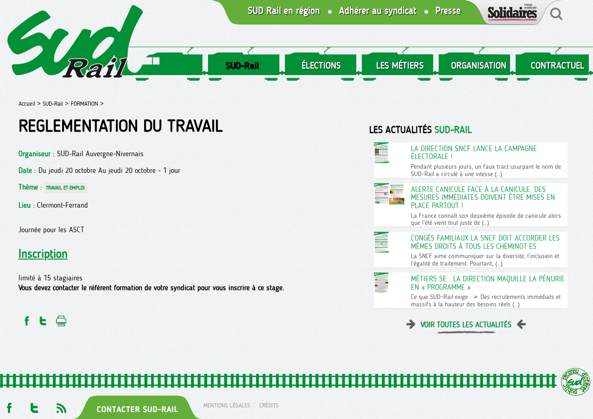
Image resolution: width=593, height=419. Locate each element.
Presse (448, 11)
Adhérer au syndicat (377, 11)
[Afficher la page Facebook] (8, 405)
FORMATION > (87, 103)
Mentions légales (226, 405)
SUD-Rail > (56, 103)
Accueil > (31, 103)
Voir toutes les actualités (466, 324)
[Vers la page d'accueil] (75, 43)
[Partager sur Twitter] (43, 318)
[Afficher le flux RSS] (61, 405)
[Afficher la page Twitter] (34, 405)
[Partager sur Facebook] (26, 318)
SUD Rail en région (284, 11)
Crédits (268, 405)
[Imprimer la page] (61, 318)
